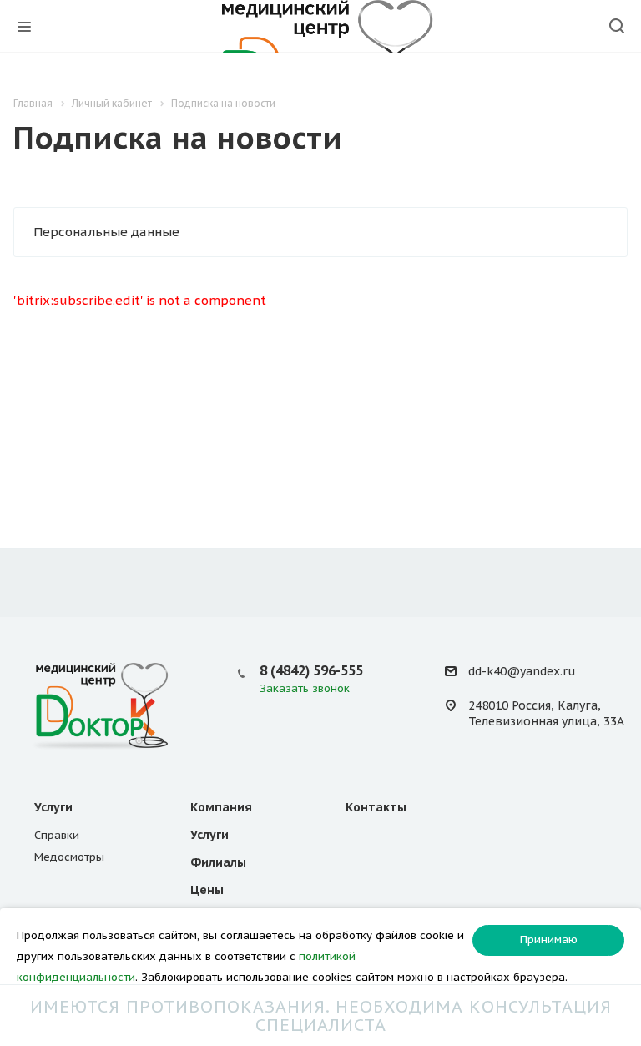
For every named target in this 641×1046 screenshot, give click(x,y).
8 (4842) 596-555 (311, 670)
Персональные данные (106, 232)
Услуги (53, 807)
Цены (207, 889)
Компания (221, 807)
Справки (56, 835)
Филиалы (218, 862)
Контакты (376, 807)
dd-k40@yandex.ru (521, 671)
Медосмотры (69, 857)
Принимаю (549, 939)
